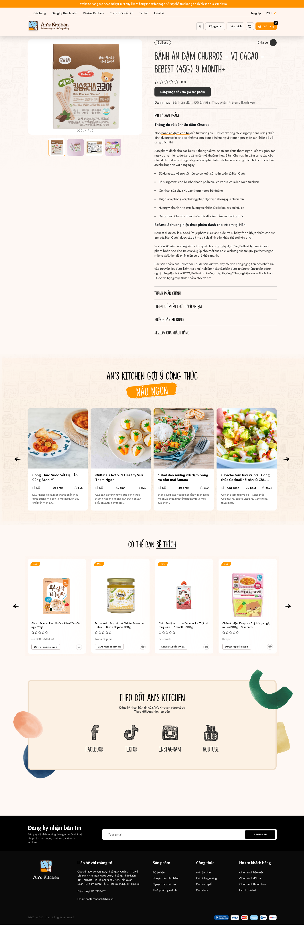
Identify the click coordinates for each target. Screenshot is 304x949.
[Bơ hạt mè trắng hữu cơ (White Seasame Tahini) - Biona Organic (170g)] (120, 606)
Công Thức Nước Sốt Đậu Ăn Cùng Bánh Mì (55, 477)
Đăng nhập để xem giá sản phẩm (182, 92)
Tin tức (143, 13)
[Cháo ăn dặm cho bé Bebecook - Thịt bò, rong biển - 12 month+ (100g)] (184, 606)
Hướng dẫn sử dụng (169, 319)
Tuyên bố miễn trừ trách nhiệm (178, 306)
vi (275, 13)
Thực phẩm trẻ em (225, 102)
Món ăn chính (204, 872)
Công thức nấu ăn (121, 13)
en (268, 13)
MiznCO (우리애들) (42, 639)
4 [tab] (91, 130)
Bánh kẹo (248, 102)
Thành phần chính (167, 293)
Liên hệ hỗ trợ (247, 890)
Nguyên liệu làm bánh (166, 878)
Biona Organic (103, 639)
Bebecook (165, 639)
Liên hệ (159, 13)
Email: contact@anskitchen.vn (95, 899)
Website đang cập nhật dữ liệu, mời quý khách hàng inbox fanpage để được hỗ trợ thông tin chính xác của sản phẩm (153, 4)
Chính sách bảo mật (251, 872)
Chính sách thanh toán (253, 884)
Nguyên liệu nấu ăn (164, 884)
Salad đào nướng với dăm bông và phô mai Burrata (183, 477)
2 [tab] (82, 130)
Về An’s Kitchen (93, 13)
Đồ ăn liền (202, 102)
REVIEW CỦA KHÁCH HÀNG (171, 332)
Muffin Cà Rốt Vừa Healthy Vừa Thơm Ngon (119, 477)
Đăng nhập (215, 26)
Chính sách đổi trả (250, 878)
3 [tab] (87, 130)
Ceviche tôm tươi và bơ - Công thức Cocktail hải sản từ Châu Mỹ (245, 477)
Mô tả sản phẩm (166, 115)
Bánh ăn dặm (182, 102)
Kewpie (226, 639)
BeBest (163, 42)
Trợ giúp (256, 13)
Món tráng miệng (206, 878)
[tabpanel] (85, 87)
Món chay (202, 890)
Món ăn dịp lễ (204, 884)
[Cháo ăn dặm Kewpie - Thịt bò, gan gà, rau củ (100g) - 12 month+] (248, 606)
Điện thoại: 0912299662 (91, 891)
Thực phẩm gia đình (165, 890)
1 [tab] (78, 130)
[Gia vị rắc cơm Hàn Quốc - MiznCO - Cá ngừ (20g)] (57, 606)
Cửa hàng (39, 13)
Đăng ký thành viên (64, 13)
